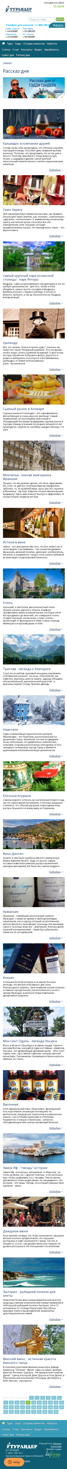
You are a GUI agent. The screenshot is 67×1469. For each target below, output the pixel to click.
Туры (10, 43)
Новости (52, 43)
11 (28, 1402)
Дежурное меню (15, 1231)
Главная (7, 62)
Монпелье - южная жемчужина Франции (27, 477)
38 (56, 1411)
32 (22, 1411)
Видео (38, 49)
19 (11, 1407)
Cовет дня (8, 55)
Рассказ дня (23, 55)
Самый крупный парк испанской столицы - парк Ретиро (28, 277)
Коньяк (8, 977)
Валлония (10, 1104)
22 (28, 1407)
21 (22, 1407)
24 (39, 1407)
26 (50, 1407)
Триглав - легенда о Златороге (26, 669)
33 (28, 1411)
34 (33, 1411)
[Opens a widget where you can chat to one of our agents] (14, 1462)
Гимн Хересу (12, 209)
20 (17, 1407)
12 (33, 1402)
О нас (15, 49)
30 (11, 1411)
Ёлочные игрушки (17, 795)
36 (45, 1411)
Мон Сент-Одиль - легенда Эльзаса (30, 1041)
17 (61, 1402)
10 (22, 1402)
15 (50, 1402)
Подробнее (55, 170)
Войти (59, 25)
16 (56, 1402)
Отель (7, 603)
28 (61, 1407)
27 (56, 1407)
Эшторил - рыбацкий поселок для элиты (29, 1294)
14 (45, 1402)
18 (5, 1407)
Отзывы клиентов (34, 43)
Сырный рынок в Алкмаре (23, 409)
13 (39, 1402)
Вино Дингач (13, 853)
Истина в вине (14, 542)
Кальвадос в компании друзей (26, 143)
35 (39, 1411)
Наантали (10, 729)
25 (45, 1407)
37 (50, 1411)
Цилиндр (10, 343)
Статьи (6, 49)
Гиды (18, 43)
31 (17, 1411)
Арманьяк (11, 911)
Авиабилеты (51, 49)
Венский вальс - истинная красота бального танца (29, 1361)
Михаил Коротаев (56, 1445)
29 (5, 1411)
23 (33, 1407)
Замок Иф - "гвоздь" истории (25, 1168)
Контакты (26, 49)
